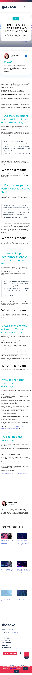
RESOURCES (6, 643)
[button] (26, 56)
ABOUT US (5, 645)
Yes (25, 668)
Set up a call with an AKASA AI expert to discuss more (14, 473)
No (16, 671)
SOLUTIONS (6, 638)
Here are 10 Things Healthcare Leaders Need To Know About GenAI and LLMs (15, 427)
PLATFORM (6, 640)
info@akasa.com (15, 632)
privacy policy (13, 668)
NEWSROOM (6, 647)
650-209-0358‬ (12, 629)
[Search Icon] (24, 7)
